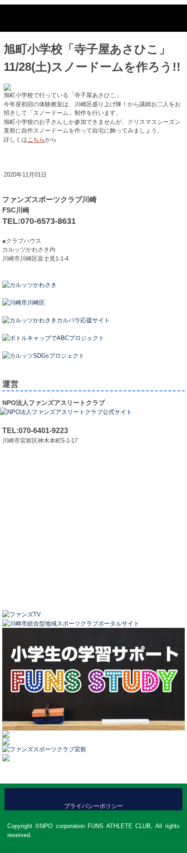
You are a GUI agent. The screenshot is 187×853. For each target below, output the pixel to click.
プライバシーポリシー (93, 806)
